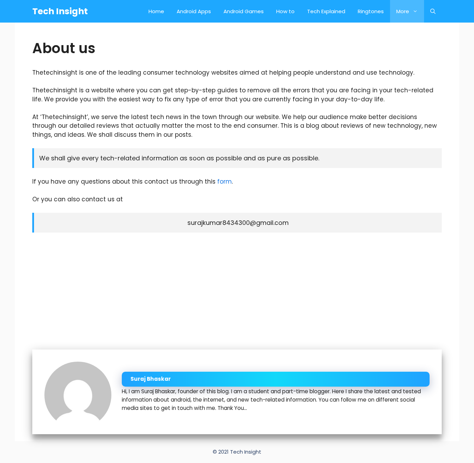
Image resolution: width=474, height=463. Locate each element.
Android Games (243, 11)
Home (156, 11)
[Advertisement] (237, 290)
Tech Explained (326, 11)
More (402, 11)
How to (285, 11)
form (224, 181)
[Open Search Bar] (433, 11)
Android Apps (194, 11)
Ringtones (371, 11)
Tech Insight (60, 11)
